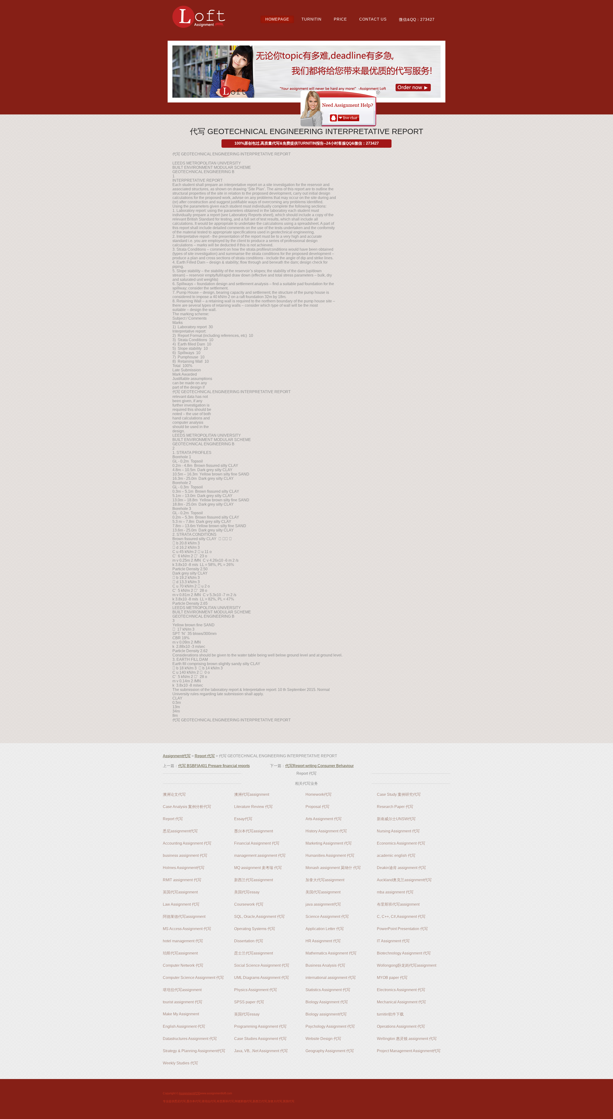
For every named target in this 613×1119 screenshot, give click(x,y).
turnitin (311, 19)
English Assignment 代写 (184, 1026)
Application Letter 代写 (325, 929)
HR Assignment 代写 (323, 941)
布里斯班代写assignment (398, 904)
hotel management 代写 (183, 941)
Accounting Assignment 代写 (187, 843)
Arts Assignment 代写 (324, 819)
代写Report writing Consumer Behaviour (319, 766)
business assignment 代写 (185, 855)
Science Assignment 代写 (327, 917)
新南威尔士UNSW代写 (396, 819)
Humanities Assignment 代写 (330, 855)
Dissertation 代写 (248, 941)
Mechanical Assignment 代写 (401, 1002)
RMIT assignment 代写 (182, 880)
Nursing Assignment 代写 (398, 831)
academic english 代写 (396, 855)
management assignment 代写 (260, 855)
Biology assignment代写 (326, 1014)
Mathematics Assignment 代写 (331, 953)
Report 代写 (205, 756)
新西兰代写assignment (253, 880)
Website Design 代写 (323, 1039)
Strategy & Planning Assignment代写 (194, 1051)
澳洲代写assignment (251, 794)
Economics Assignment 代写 (401, 843)
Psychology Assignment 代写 (330, 1026)
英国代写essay (247, 1014)
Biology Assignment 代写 (327, 1002)
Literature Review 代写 (253, 807)
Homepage (277, 19)
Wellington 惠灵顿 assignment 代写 (407, 1039)
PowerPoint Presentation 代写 (402, 929)
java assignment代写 (323, 904)
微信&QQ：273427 (417, 19)
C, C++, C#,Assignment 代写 (401, 917)
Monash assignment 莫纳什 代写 (333, 868)
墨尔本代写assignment (253, 831)
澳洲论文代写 (174, 794)
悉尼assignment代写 (180, 831)
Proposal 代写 (317, 807)
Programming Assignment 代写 (260, 1026)
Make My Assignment (181, 1014)
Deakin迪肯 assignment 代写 (401, 868)
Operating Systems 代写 (254, 929)
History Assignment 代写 (326, 831)
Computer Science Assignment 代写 (193, 978)
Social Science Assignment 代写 (261, 965)
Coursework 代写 (248, 904)
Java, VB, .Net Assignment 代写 (261, 1051)
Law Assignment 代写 (181, 904)
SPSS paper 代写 (249, 1002)
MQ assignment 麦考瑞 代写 (258, 868)
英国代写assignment (180, 892)
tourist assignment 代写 (182, 1002)
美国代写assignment (323, 892)
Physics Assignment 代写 (255, 990)
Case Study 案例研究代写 (399, 794)
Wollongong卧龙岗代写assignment (406, 965)
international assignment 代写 (331, 978)
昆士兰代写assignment (253, 953)
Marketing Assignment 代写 (329, 843)
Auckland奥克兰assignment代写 (404, 880)
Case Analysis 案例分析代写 (187, 807)
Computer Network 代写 (183, 965)
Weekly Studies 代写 (180, 1063)
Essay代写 (243, 819)
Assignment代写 (177, 756)
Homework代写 (319, 794)
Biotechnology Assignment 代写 (404, 953)
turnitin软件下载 (390, 1014)
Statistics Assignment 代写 (328, 990)
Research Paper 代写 (395, 807)
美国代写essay (247, 892)
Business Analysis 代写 (325, 965)
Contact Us (373, 19)
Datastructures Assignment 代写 (190, 1039)
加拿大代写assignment (325, 880)
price (340, 19)
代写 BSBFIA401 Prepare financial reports (214, 766)
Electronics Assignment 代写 (401, 990)
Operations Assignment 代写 (401, 1026)
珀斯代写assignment (180, 953)
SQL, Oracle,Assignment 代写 (259, 917)
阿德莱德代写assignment (184, 917)
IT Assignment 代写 (393, 941)
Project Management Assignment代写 (409, 1051)
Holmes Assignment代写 (183, 868)
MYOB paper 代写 (392, 978)
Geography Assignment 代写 (330, 1051)
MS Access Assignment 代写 (187, 929)
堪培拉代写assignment (182, 990)
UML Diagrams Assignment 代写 (261, 978)
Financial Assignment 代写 (256, 843)
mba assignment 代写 (395, 892)
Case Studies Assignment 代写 (260, 1039)
